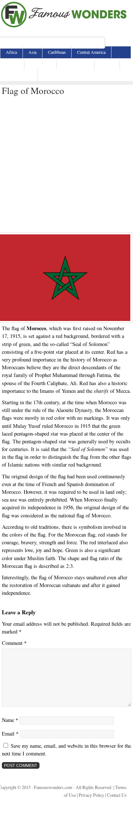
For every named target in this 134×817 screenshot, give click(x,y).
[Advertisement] (66, 162)
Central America (91, 52)
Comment (14, 642)
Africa (11, 52)
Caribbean (57, 52)
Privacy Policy (91, 795)
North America (75, 63)
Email (10, 733)
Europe (12, 63)
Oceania (107, 63)
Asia (32, 52)
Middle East (40, 63)
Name (10, 719)
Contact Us (117, 795)
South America (19, 75)
